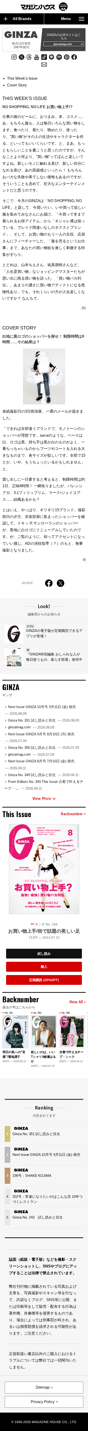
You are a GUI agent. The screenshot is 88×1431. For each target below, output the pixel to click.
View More (41, 798)
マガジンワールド (44, 6)
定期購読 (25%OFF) (44, 980)
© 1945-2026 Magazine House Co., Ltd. (44, 1422)
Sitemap (43, 1387)
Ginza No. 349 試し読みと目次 (43, 775)
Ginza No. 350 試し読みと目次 (43, 748)
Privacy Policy (42, 1402)
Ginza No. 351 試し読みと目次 (43, 720)
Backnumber (72, 814)
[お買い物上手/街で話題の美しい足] (44, 869)
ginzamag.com (63, 44)
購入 (44, 967)
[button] (83, 1036)
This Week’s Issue (22, 78)
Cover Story (17, 85)
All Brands (22, 19)
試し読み (44, 953)
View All (76, 1002)
